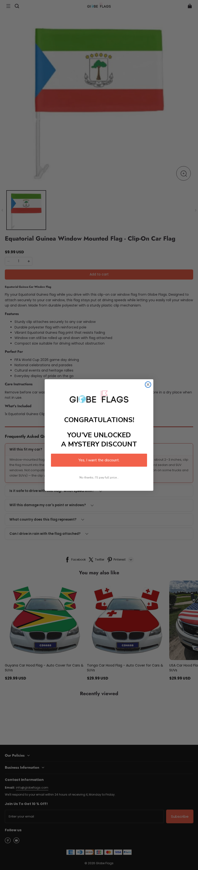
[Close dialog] (148, 384)
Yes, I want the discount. (99, 460)
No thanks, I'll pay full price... (99, 477)
